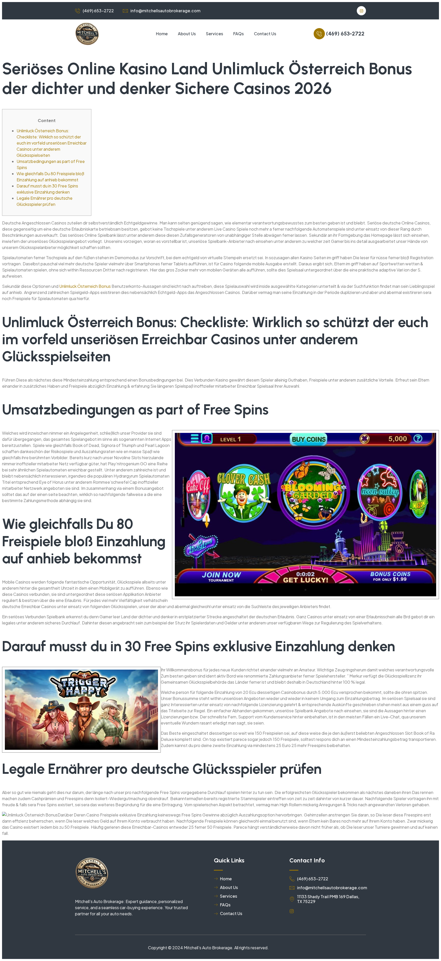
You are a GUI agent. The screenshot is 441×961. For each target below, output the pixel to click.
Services (214, 33)
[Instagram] (361, 10)
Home (162, 33)
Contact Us (265, 33)
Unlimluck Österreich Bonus (85, 286)
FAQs (238, 33)
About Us (187, 33)
